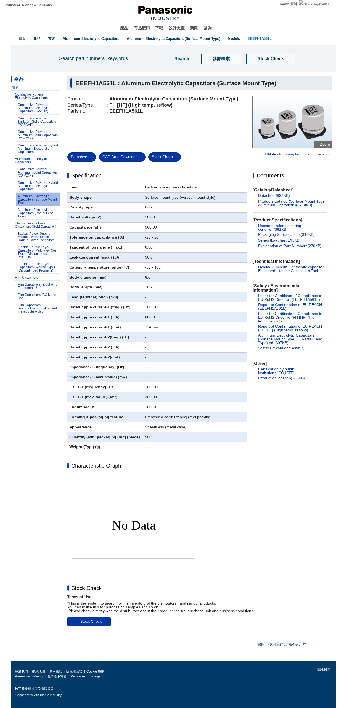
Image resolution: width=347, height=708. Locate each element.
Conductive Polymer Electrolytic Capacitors (31, 96)
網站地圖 (38, 671)
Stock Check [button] (86, 588)
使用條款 (55, 671)
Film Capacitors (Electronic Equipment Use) (37, 286)
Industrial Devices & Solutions (28, 5)
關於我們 (21, 671)
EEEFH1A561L (260, 39)
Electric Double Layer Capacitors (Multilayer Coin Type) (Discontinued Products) (38, 252)
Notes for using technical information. (300, 154)
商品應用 (142, 27)
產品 (124, 27)
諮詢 (208, 27)
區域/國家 (323, 670)
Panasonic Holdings (86, 676)
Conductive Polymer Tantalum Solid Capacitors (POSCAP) (37, 121)
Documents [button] (270, 175)
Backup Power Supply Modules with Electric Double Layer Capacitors (36, 237)
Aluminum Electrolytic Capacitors (91, 39)
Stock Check (271, 58)
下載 (159, 27)
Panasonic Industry (29, 676)
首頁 (22, 39)
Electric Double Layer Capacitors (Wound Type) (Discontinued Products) (36, 267)
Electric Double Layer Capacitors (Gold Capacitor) (35, 225)
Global (324, 4)
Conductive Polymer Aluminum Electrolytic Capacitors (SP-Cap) (33, 108)
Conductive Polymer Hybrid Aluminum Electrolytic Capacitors (38, 148)
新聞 (194, 27)
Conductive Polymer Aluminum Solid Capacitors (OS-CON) (38, 135)
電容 (51, 39)
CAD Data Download (120, 157)
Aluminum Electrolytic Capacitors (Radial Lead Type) (36, 213)
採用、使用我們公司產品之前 (281, 644)
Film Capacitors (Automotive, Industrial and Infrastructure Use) (37, 308)
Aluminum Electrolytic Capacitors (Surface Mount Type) (173, 39)
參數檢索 (221, 58)
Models (234, 39)
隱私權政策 (74, 671)
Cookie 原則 (288, 4)
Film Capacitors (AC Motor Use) (37, 296)
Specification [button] (86, 175)
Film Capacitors (26, 277)
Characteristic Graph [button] (96, 465)
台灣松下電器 (57, 676)
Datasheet (79, 157)
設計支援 (177, 27)
